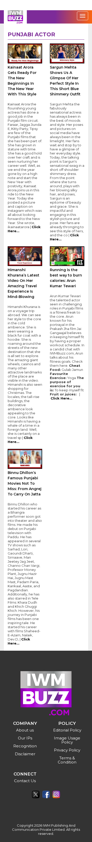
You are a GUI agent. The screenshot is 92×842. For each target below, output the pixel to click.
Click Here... (61, 398)
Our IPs (25, 738)
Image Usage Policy (67, 740)
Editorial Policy (67, 730)
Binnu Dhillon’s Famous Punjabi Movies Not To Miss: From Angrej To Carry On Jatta (24, 483)
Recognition (25, 746)
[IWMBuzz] (15, 17)
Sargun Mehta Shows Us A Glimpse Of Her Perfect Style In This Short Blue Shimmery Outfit (65, 80)
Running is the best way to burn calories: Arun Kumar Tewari (66, 278)
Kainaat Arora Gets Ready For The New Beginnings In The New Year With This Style (22, 80)
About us (25, 730)
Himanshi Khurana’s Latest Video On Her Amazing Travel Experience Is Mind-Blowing (23, 283)
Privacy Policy (67, 750)
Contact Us (25, 780)
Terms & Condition (67, 760)
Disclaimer (25, 753)
